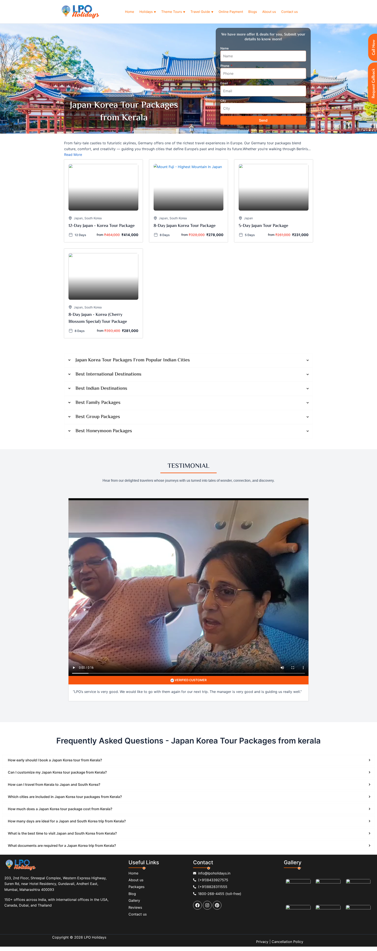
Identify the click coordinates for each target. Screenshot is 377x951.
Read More (73, 154)
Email (224, 83)
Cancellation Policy (287, 941)
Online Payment (231, 12)
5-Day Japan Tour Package (263, 226)
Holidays (147, 12)
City (223, 100)
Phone (225, 66)
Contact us (289, 12)
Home (129, 12)
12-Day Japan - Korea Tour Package (102, 226)
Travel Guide (201, 12)
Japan (78, 218)
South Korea (93, 218)
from (100, 234)
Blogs (252, 12)
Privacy (262, 941)
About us (269, 12)
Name (224, 48)
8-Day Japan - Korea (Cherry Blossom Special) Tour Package (98, 318)
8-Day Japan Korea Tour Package (185, 226)
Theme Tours (173, 12)
